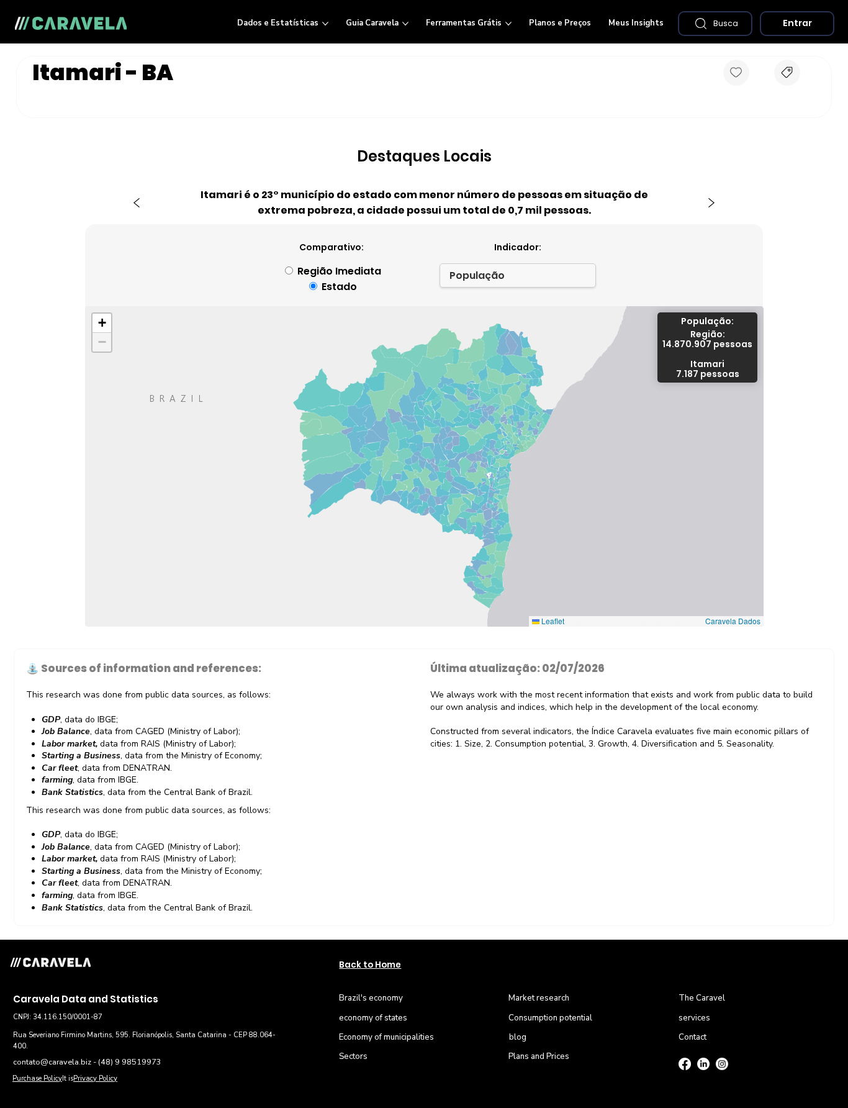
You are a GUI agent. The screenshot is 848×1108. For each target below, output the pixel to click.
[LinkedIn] (703, 1064)
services (694, 1018)
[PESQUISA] (787, 73)
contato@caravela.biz (52, 1061)
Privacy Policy (95, 1078)
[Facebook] (685, 1064)
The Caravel (702, 998)
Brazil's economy (371, 998)
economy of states (373, 1018)
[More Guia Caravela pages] (405, 23)
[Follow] (736, 73)
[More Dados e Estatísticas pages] (325, 23)
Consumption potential (550, 1018)
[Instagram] (722, 1064)
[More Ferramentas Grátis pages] (508, 23)
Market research (538, 998)
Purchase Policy (37, 1078)
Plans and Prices (538, 1056)
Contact (692, 1037)
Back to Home (370, 965)
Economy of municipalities (386, 1037)
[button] (715, 23)
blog (517, 1037)
